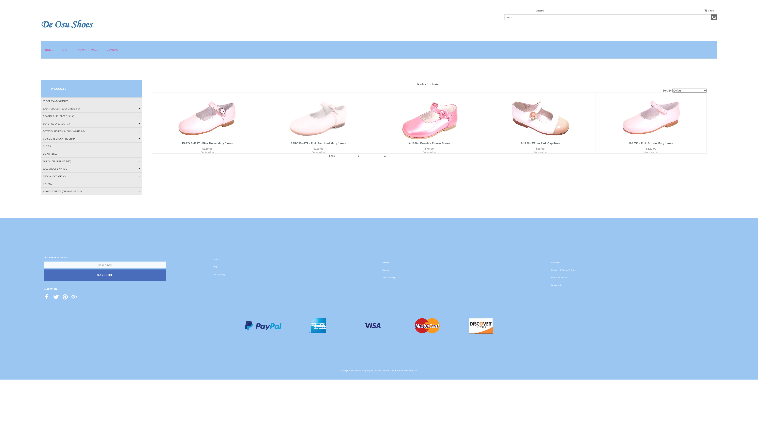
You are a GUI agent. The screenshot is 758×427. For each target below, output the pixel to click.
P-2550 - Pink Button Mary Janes (651, 143)
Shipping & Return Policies (563, 270)
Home (49, 49)
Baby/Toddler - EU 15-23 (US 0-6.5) (62, 109)
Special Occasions (54, 176)
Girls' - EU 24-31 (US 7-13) (57, 161)
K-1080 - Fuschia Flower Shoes (429, 143)
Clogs (47, 146)
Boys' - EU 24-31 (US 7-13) (56, 124)
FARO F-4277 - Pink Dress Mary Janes (207, 143)
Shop (65, 49)
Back (332, 155)
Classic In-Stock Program (59, 139)
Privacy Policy (219, 274)
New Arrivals (88, 49)
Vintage (47, 184)
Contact (113, 49)
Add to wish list (207, 152)
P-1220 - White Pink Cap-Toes (540, 143)
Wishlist (385, 263)
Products (58, 88)
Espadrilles (50, 154)
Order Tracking (388, 278)
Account (540, 10)
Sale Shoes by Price (55, 169)
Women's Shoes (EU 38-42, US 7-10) (62, 191)
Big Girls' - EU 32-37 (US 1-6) (58, 116)
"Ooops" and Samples (55, 101)
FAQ (215, 267)
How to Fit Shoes (559, 278)
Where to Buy (557, 285)
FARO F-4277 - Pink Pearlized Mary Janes (318, 143)
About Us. (555, 263)
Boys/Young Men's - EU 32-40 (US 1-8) (64, 131)
